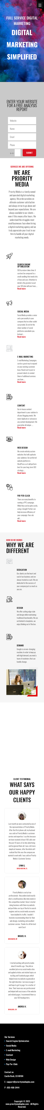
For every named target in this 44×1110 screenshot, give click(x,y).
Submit (29, 152)
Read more (21, 288)
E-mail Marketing (13, 1050)
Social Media (11, 1045)
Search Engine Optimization (17, 1040)
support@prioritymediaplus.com (20, 1081)
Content (9, 1054)
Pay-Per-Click (11, 1064)
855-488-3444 (13, 1087)
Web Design (11, 1059)
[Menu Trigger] (40, 5)
